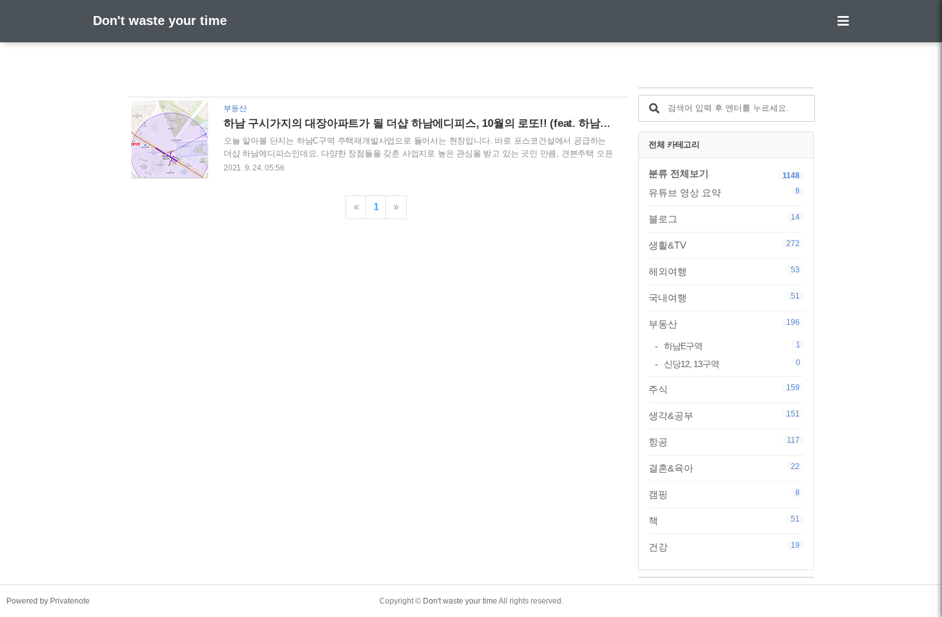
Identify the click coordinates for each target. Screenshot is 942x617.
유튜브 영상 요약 (724, 192)
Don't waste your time (160, 20)
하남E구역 (732, 345)
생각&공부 (724, 415)
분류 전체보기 (679, 173)
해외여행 (724, 271)
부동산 (724, 323)
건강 (724, 546)
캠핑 (724, 494)
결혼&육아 (724, 467)
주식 (724, 389)
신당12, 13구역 (732, 363)
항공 (724, 441)
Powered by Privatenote (48, 600)
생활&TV (724, 245)
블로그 (724, 218)
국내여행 (724, 297)
